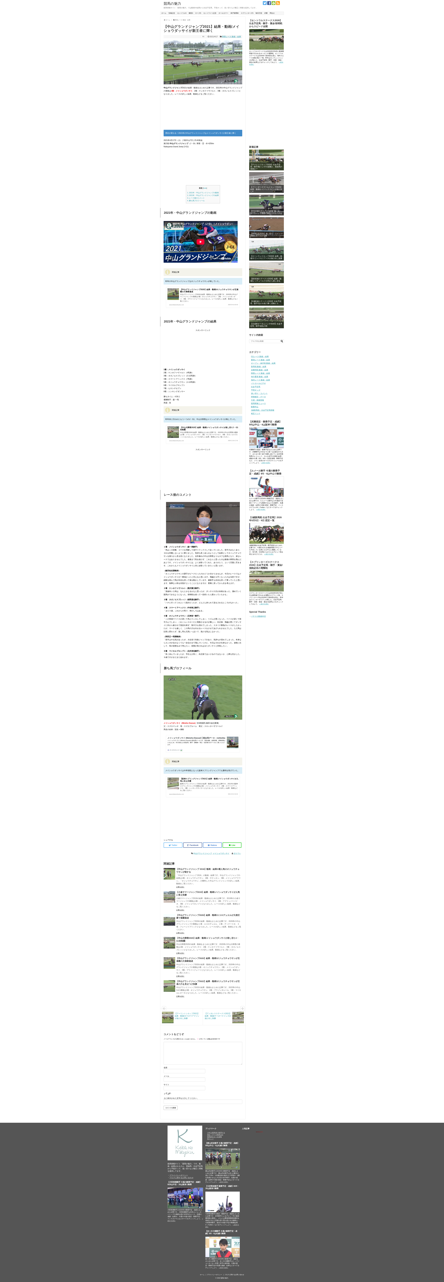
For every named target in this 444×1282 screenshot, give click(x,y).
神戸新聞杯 (235, 13)
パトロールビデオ (258, 383)
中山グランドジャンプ (202, 853)
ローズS (198, 13)
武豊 (266, 13)
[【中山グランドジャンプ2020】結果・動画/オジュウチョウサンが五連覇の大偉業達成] (169, 963)
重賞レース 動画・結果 (260, 360)
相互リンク (255, 414)
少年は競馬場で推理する (216, 1133)
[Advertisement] (203, 113)
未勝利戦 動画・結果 (259, 370)
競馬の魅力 (172, 3)
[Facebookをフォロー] (269, 3)
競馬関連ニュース (258, 403)
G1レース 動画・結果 (260, 357)
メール (166, 1076)
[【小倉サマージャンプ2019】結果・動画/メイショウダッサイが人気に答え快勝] (169, 897)
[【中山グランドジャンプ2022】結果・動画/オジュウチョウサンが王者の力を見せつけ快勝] (169, 986)
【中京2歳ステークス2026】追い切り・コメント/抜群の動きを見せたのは (266, 212)
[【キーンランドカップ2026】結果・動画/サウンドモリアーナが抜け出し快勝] (266, 250)
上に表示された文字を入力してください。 (181, 1098)
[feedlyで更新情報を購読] (273, 3)
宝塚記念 (171, 13)
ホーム (163, 13)
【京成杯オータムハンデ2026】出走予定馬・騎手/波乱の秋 (266, 325)
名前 (165, 1068)
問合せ (272, 13)
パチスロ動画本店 (258, 616)
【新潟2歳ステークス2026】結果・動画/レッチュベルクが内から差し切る (265, 280)
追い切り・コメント (259, 393)
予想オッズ (255, 390)
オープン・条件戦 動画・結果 (263, 363)
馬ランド (210, 1139)
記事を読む (180, 887)
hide (205, 188)
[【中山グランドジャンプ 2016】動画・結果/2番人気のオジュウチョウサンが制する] (169, 874)
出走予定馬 (255, 387)
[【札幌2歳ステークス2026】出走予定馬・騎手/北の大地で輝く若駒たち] (266, 295)
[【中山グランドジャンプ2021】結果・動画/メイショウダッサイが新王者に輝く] (212, 845)
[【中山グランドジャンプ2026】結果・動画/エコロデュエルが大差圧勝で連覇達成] (169, 920)
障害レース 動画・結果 (231, 37)
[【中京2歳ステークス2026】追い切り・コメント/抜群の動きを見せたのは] (266, 205)
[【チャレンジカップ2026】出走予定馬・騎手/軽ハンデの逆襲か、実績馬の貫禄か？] (266, 160)
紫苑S (191, 13)
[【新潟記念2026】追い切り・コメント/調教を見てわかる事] (266, 227)
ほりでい (237, 853)
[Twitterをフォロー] (265, 3)
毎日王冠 (259, 13)
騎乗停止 (254, 407)
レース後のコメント (196, 198)
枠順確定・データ (258, 397)
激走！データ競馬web (215, 1135)
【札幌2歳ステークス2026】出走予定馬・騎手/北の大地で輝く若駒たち (265, 302)
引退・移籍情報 (257, 400)
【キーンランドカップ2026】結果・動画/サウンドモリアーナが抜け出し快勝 (266, 257)
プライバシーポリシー (178, 1175)
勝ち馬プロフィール (196, 201)
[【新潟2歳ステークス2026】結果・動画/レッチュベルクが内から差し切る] (266, 272)
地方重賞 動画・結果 (259, 377)
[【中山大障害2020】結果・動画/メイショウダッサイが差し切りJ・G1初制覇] (169, 943)
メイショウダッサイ (221, 853)
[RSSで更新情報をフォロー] (278, 3)
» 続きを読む (265, 463)
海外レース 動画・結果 (260, 380)
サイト (166, 1085)
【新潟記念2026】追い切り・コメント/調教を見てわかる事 (266, 235)
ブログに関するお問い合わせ (181, 1178)
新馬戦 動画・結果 (258, 367)
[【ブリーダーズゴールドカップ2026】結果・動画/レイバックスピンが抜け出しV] (266, 182)
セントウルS (181, 13)
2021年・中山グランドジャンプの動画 (203, 193)
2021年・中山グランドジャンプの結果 (203, 195)
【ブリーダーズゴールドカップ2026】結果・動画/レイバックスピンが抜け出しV (266, 189)
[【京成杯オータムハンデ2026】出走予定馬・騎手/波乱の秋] (266, 317)
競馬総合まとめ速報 (214, 1137)
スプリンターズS (247, 13)
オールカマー (223, 13)
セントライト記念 (209, 13)
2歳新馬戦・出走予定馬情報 (262, 410)
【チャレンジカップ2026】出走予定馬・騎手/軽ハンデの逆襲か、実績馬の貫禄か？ (266, 167)
